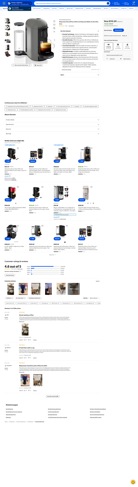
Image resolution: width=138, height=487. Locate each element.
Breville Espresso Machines (54, 409)
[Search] (108, 3)
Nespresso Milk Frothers (95, 417)
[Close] (30, 8)
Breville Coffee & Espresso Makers (98, 409)
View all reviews (10, 275)
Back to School (36, 8)
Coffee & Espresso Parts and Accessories (57, 417)
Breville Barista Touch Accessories (14, 411)
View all (97, 281)
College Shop (46, 8)
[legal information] (117, 25)
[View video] (54, 31)
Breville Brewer (9, 409)
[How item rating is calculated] (20, 271)
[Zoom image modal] (54, 28)
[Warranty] (98, 129)
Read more (21, 321)
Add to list (112, 58)
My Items (106, 8)
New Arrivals (70, 8)
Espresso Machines (52, 414)
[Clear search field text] (104, 3)
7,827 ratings (71, 25)
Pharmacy (61, 8)
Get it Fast (54, 8)
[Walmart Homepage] (4, 3)
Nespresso (8, 417)
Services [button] (16, 8)
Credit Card (123, 8)
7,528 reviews (20, 268)
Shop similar (118, 30)
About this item (10, 115)
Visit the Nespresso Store (65, 19)
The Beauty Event (79, 8)
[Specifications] (98, 124)
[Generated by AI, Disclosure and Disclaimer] (98, 69)
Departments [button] (6, 8)
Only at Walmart (115, 8)
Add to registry (126, 58)
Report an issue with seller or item (114, 55)
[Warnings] (98, 133)
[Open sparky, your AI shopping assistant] (133, 482)
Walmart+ (131, 8)
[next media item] (54, 40)
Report (35, 340)
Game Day (88, 8)
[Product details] (98, 120)
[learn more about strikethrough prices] (122, 21)
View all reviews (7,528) (52, 396)
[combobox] (72, 3)
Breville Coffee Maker (95, 411)
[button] (116, 3)
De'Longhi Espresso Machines (97, 414)
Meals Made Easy (97, 8)
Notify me (124, 35)
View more (51, 254)
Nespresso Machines (11, 414)
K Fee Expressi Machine (53, 411)
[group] (66, 26)
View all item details (66, 69)
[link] (65, 214)
